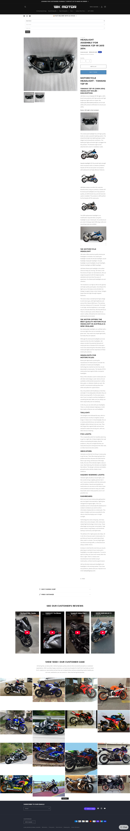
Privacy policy (51, 827)
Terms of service (59, 827)
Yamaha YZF (93, 96)
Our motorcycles (84, 329)
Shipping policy (67, 827)
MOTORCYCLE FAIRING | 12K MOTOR (33, 827)
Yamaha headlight (85, 163)
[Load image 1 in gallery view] (29, 97)
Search (27, 31)
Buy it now (93, 72)
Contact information (75, 827)
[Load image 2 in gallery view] (40, 97)
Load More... (65, 798)
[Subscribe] (49, 808)
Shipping (82, 54)
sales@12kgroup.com (89, 571)
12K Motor (83, 187)
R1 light (99, 96)
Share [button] (83, 578)
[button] (25, 6)
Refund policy (44, 827)
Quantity (82, 58)
